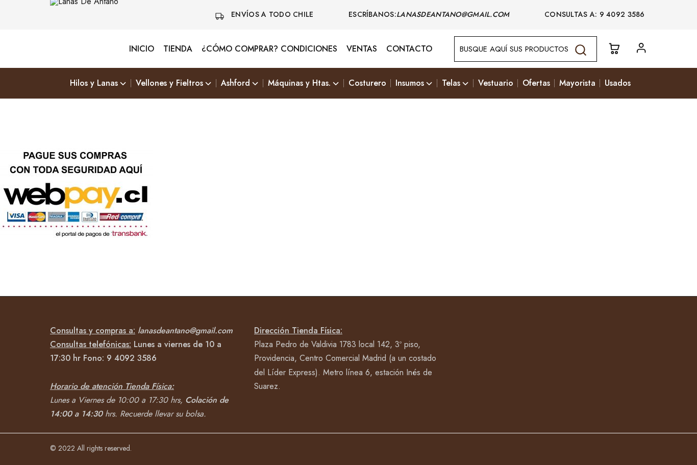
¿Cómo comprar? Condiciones (269, 49)
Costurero (367, 83)
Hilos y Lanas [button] (94, 83)
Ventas (361, 49)
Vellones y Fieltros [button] (169, 83)
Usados (618, 83)
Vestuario (495, 83)
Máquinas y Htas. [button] (299, 83)
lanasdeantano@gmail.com (454, 14)
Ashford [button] (235, 83)
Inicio (141, 49)
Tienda (177, 49)
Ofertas (536, 83)
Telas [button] (451, 83)
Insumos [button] (409, 83)
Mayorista (577, 83)
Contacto (409, 49)
